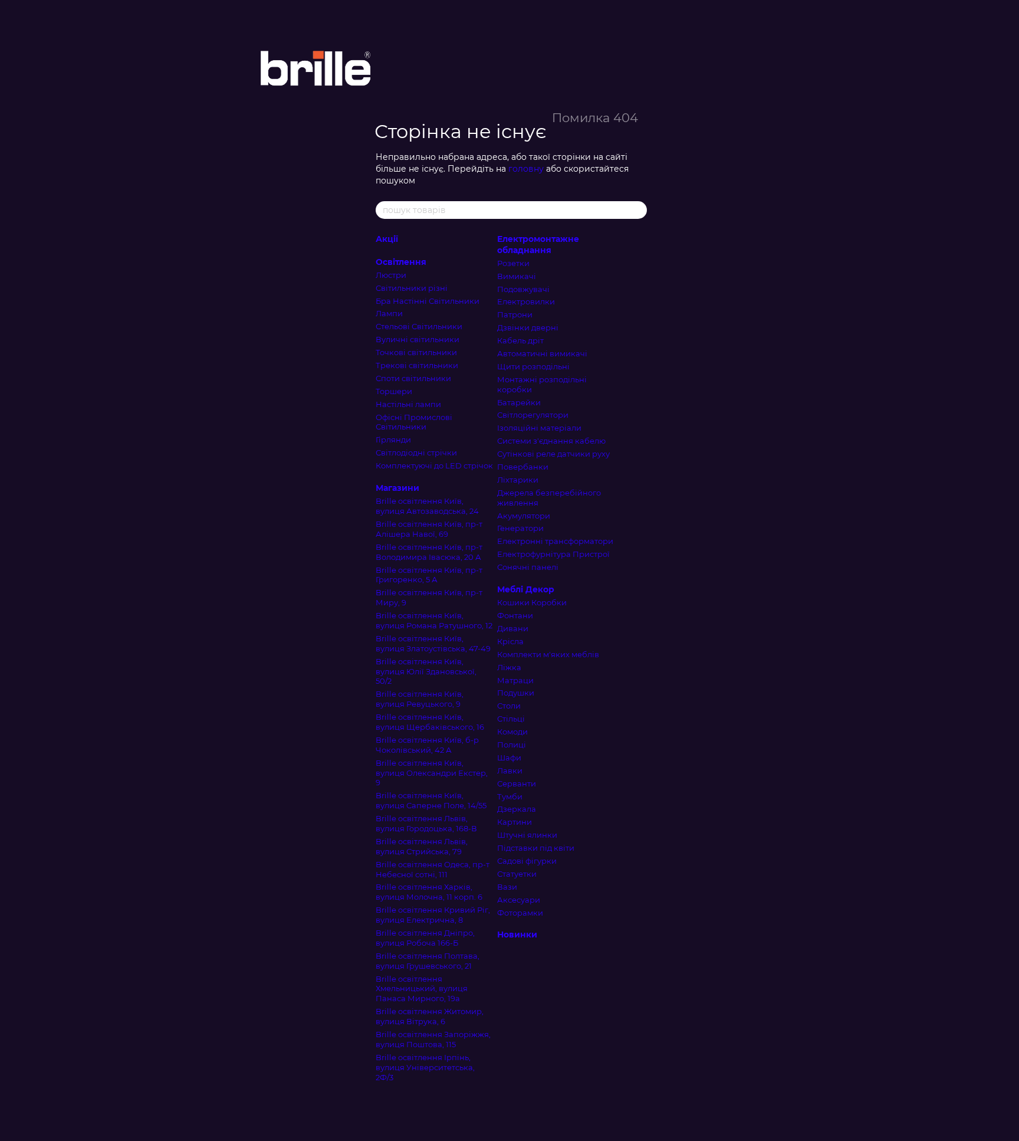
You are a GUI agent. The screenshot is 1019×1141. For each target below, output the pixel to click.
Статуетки (517, 873)
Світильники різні (412, 288)
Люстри (391, 275)
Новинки (517, 934)
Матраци (515, 680)
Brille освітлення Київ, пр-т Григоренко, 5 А (429, 575)
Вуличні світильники (417, 339)
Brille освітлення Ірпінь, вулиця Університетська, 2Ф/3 (425, 1067)
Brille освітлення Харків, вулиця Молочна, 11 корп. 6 (429, 891)
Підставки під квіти (535, 848)
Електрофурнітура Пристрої (553, 554)
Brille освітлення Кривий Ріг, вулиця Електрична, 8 (433, 914)
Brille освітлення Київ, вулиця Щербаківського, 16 (430, 722)
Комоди (512, 731)
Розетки (513, 263)
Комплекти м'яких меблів (548, 654)
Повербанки (522, 466)
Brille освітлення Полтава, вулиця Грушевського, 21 (427, 960)
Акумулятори (523, 515)
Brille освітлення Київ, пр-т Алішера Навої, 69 (429, 529)
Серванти (516, 783)
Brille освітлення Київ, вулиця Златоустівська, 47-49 (433, 643)
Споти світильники (413, 378)
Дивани (512, 628)
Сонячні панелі (527, 567)
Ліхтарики (517, 479)
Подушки (515, 692)
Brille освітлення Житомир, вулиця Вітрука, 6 (430, 1016)
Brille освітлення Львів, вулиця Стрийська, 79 (422, 846)
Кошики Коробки (532, 602)
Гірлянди (393, 439)
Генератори (520, 528)
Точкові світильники (416, 352)
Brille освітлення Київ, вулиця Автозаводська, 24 (427, 506)
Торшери (394, 391)
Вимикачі (516, 276)
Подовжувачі (523, 289)
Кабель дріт (520, 340)
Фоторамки (520, 912)
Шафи (509, 757)
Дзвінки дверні (527, 327)
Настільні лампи (408, 404)
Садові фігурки (527, 860)
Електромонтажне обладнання (538, 244)
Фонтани (515, 615)
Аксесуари (518, 899)
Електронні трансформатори (555, 541)
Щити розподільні (533, 366)
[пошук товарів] (637, 210)
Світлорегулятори (532, 414)
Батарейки (519, 402)
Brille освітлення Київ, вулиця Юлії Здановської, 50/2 (426, 671)
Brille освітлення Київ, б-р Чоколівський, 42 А (427, 745)
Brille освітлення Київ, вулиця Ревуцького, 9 (420, 699)
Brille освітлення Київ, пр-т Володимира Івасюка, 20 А (429, 552)
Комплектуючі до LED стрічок (434, 465)
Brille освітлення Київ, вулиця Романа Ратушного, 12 (434, 620)
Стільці (511, 718)
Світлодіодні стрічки (416, 452)
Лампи (389, 313)
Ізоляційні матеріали (539, 427)
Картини (514, 822)
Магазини (397, 488)
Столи (509, 705)
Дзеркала (516, 809)
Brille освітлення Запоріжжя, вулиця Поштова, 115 (433, 1039)
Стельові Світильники (419, 326)
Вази (507, 886)
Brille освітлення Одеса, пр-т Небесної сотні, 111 (432, 869)
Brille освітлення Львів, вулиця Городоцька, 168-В (426, 823)
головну (526, 168)
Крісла (510, 641)
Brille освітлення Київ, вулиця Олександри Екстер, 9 (432, 773)
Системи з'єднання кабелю (551, 440)
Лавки (509, 770)
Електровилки (526, 301)
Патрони (514, 314)
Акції (387, 239)
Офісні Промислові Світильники (414, 422)
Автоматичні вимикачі (542, 353)
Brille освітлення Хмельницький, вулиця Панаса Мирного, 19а (422, 989)
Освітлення (401, 262)
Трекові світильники (417, 365)
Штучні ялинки (527, 835)
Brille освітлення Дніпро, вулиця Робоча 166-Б (425, 937)
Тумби (509, 796)
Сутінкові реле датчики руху (553, 453)
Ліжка (509, 667)
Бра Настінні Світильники (427, 301)
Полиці (511, 744)
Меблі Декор (525, 589)
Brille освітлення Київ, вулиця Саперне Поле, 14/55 (431, 800)
